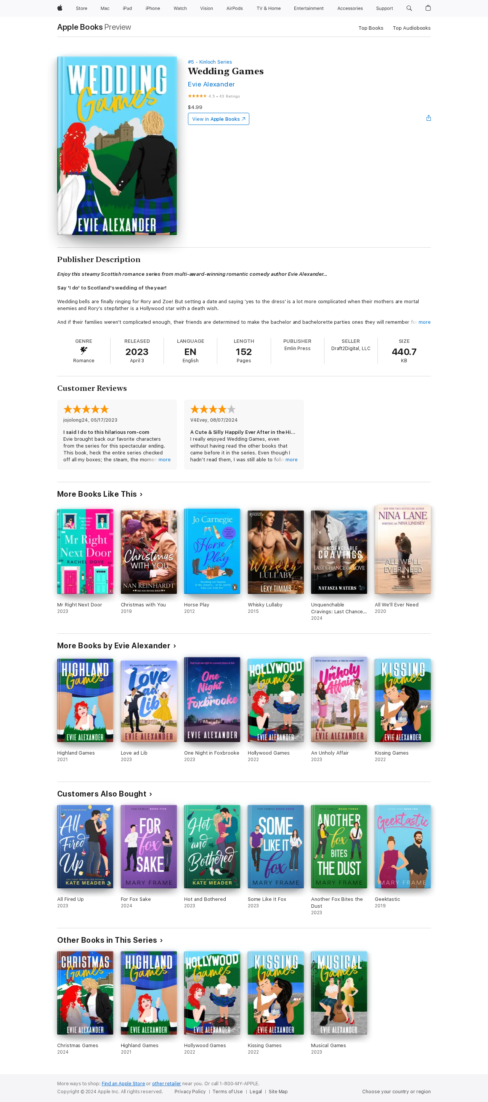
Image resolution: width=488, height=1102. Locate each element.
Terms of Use (227, 1091)
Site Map (278, 1091)
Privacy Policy (190, 1091)
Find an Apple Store (123, 1083)
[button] (409, 8)
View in (216, 119)
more (425, 322)
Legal (256, 1091)
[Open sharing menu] (428, 118)
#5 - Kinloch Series (210, 62)
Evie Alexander (211, 84)
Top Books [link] (371, 28)
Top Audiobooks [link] (412, 28)
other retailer (166, 1083)
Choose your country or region (396, 1091)
